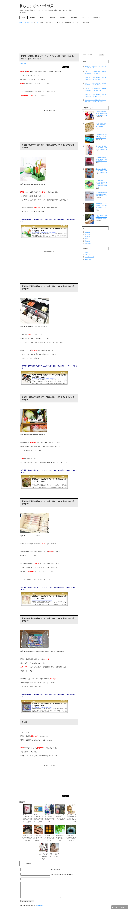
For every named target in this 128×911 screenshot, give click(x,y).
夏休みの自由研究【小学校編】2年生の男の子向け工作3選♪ (101, 125)
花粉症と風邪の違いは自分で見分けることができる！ (54, 855)
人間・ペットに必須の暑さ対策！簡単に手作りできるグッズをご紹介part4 (95, 78)
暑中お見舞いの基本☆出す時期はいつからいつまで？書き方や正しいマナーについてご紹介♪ (71, 819)
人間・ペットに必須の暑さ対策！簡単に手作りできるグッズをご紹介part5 (95, 72)
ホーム (23, 17)
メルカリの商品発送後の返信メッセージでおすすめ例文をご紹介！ (101, 217)
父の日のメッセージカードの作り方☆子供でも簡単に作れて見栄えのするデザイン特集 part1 (38, 818)
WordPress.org (88, 259)
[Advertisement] (64, 38)
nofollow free (39, 905)
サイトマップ (85, 17)
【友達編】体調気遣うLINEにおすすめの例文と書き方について (101, 136)
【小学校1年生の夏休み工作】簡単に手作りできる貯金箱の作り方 (101, 113)
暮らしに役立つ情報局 (36, 6)
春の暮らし (32, 17)
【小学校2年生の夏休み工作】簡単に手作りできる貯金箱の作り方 (101, 159)
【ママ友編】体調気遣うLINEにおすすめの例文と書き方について (101, 194)
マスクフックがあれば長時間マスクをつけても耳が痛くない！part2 (60, 817)
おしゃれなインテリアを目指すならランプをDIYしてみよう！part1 (49, 838)
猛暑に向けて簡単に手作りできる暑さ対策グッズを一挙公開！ (95, 67)
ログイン (87, 252)
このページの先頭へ (120, 907)
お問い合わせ (96, 17)
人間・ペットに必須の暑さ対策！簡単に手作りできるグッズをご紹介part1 (95, 95)
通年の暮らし (74, 17)
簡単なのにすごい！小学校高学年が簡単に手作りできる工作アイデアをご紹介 (95, 100)
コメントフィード (89, 257)
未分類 (86, 238)
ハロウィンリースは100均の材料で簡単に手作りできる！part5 (27, 838)
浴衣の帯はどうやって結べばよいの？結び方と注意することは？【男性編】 (49, 818)
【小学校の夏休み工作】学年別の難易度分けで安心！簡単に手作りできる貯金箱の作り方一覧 (101, 184)
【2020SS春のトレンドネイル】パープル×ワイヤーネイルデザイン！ (38, 838)
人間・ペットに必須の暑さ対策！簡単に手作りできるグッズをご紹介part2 (95, 89)
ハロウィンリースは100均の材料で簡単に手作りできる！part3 (71, 838)
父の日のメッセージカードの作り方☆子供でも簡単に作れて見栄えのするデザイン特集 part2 (27, 818)
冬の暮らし (63, 17)
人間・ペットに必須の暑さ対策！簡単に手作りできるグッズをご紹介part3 (95, 83)
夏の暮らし (43, 17)
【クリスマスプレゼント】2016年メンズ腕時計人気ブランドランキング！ (43, 856)
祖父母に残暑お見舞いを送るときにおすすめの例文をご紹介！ (60, 838)
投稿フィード (88, 254)
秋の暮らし (53, 17)
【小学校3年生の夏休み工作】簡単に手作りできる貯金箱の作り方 (101, 170)
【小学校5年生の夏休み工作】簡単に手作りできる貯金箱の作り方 (101, 147)
